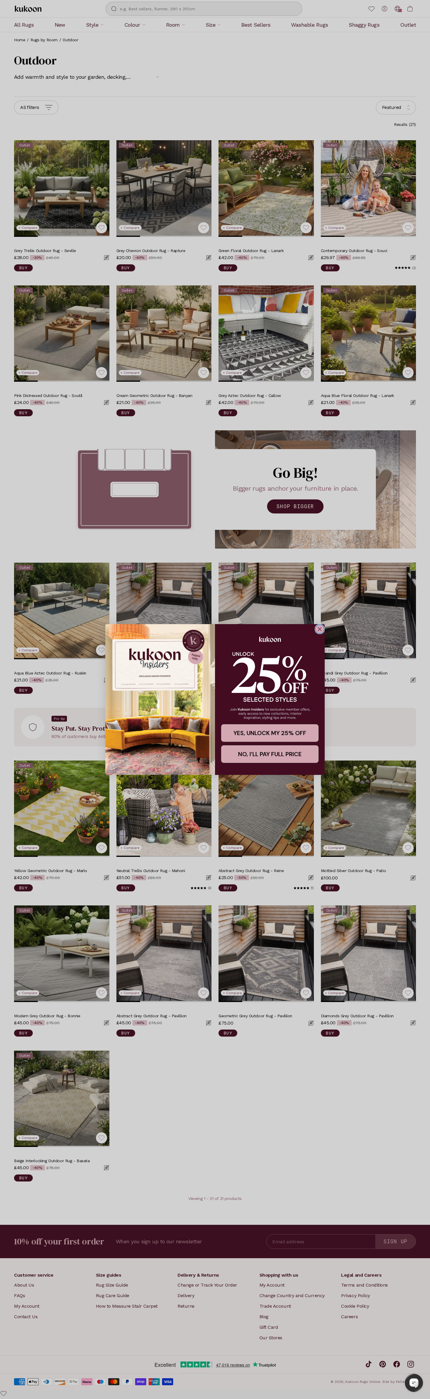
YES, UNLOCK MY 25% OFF (269, 733)
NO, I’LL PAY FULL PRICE (270, 754)
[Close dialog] (319, 629)
